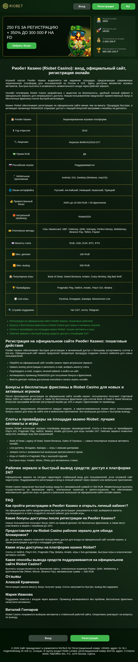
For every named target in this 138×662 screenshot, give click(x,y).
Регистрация (106, 6)
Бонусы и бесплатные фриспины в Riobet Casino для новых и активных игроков (55, 325)
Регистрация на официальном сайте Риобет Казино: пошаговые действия (51, 321)
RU (128, 6)
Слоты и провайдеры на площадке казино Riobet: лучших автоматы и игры (52, 329)
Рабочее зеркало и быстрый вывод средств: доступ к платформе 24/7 (49, 333)
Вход (82, 6)
